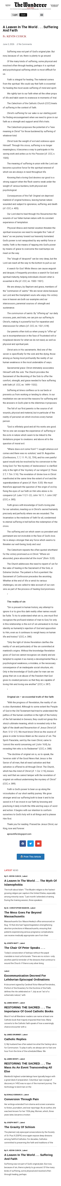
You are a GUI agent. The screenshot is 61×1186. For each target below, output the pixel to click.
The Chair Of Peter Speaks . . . (24, 947)
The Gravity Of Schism (19, 1127)
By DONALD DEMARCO (13, 1095)
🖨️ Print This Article (30, 856)
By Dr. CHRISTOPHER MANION (16, 908)
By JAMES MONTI (11, 1003)
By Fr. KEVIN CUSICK (12, 876)
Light (15, 15)
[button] (41, 15)
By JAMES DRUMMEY (12, 1035)
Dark (23, 15)
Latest (24, 876)
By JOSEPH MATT (11, 943)
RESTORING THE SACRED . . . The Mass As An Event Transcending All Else (28, 1067)
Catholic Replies (15, 1039)
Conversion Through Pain (21, 1099)
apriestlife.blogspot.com (19, 834)
